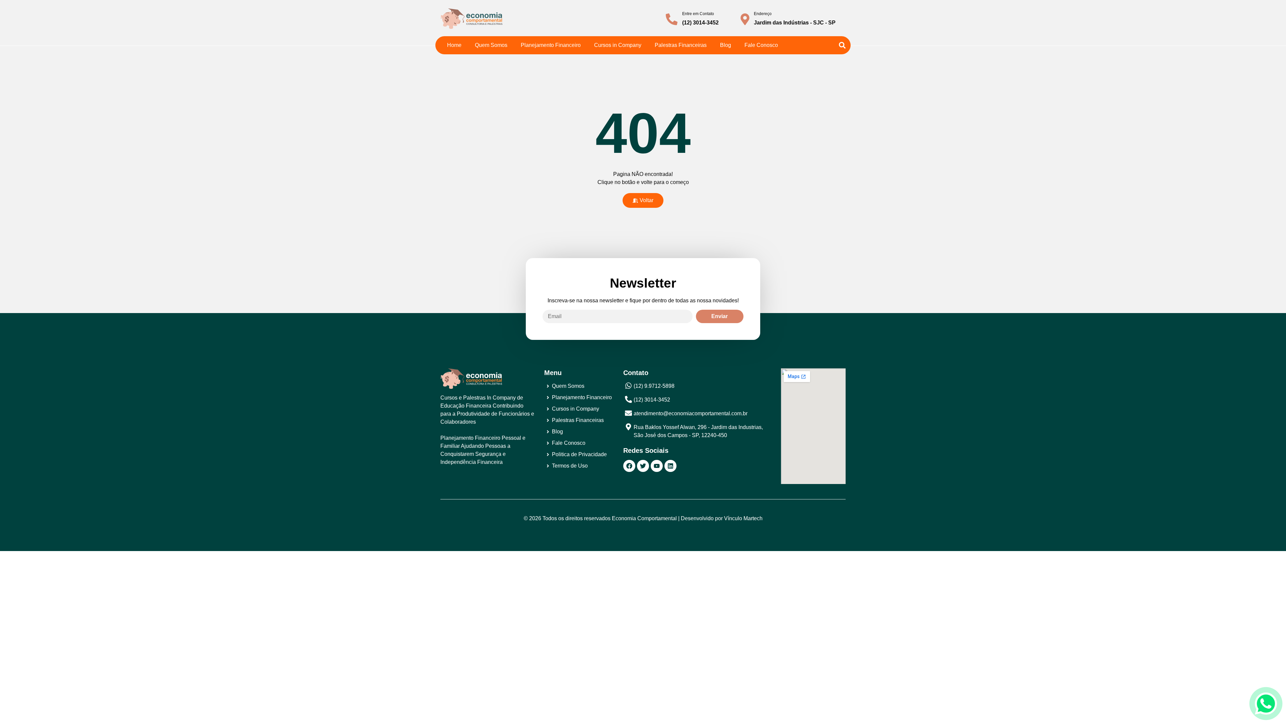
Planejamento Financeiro (551, 45)
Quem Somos (491, 45)
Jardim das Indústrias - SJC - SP (795, 22)
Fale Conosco (761, 45)
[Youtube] (657, 466)
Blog (725, 45)
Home (454, 45)
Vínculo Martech (743, 518)
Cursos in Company (617, 45)
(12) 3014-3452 (700, 22)
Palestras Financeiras (681, 45)
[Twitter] (643, 466)
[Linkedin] (670, 466)
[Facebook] (629, 466)
